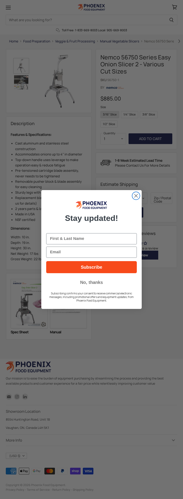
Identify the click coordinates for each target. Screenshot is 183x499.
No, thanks (91, 282)
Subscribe (91, 267)
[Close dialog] (136, 196)
